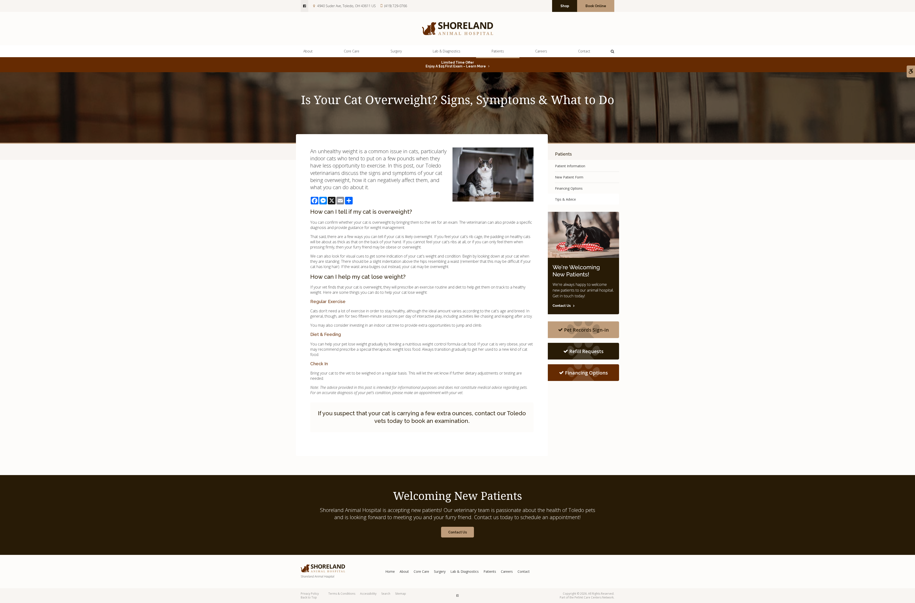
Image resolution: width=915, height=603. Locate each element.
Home (390, 571)
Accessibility (368, 594)
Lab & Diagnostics (446, 51)
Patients (498, 51)
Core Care (351, 51)
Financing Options (569, 188)
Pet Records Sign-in (586, 330)
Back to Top (309, 597)
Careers (541, 51)
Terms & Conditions (341, 594)
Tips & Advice (565, 199)
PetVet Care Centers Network (594, 597)
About (308, 51)
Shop (564, 6)
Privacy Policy (310, 594)
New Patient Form (569, 177)
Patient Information (570, 166)
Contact (584, 51)
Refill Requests (586, 351)
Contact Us (457, 532)
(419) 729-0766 (395, 6)
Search (385, 594)
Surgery (396, 51)
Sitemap (400, 594)
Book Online (595, 6)
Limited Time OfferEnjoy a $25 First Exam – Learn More (456, 64)
